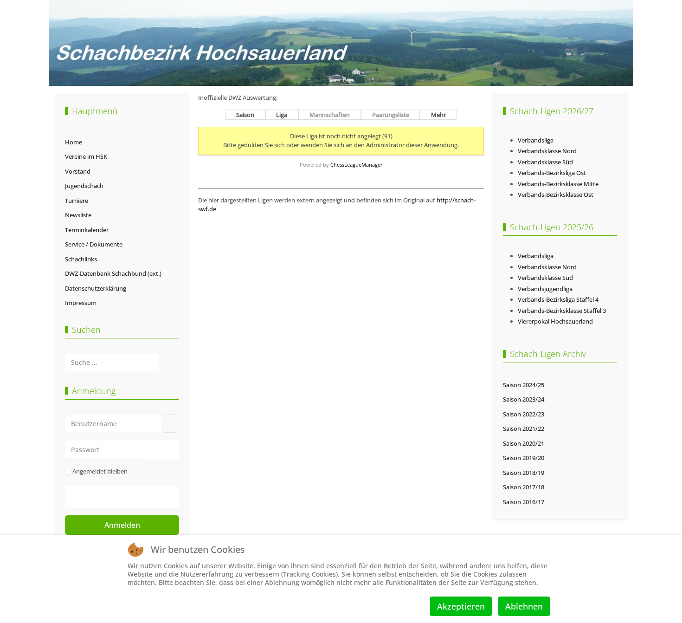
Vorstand (77, 171)
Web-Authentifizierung (131, 497)
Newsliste (78, 215)
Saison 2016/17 (523, 502)
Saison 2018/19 (523, 472)
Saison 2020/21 (523, 443)
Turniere (76, 200)
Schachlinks (81, 259)
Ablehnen (524, 606)
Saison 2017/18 (523, 487)
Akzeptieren (461, 606)
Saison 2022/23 (523, 414)
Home (73, 142)
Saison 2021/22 (523, 428)
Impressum (81, 303)
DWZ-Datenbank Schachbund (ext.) (113, 273)
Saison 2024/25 (523, 385)
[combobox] (112, 362)
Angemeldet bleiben (100, 471)
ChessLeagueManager (356, 164)
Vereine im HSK (86, 156)
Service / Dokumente (93, 244)
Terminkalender (87, 230)
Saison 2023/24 (523, 399)
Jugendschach (84, 186)
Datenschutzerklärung (95, 288)
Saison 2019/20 (523, 458)
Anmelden (122, 525)
